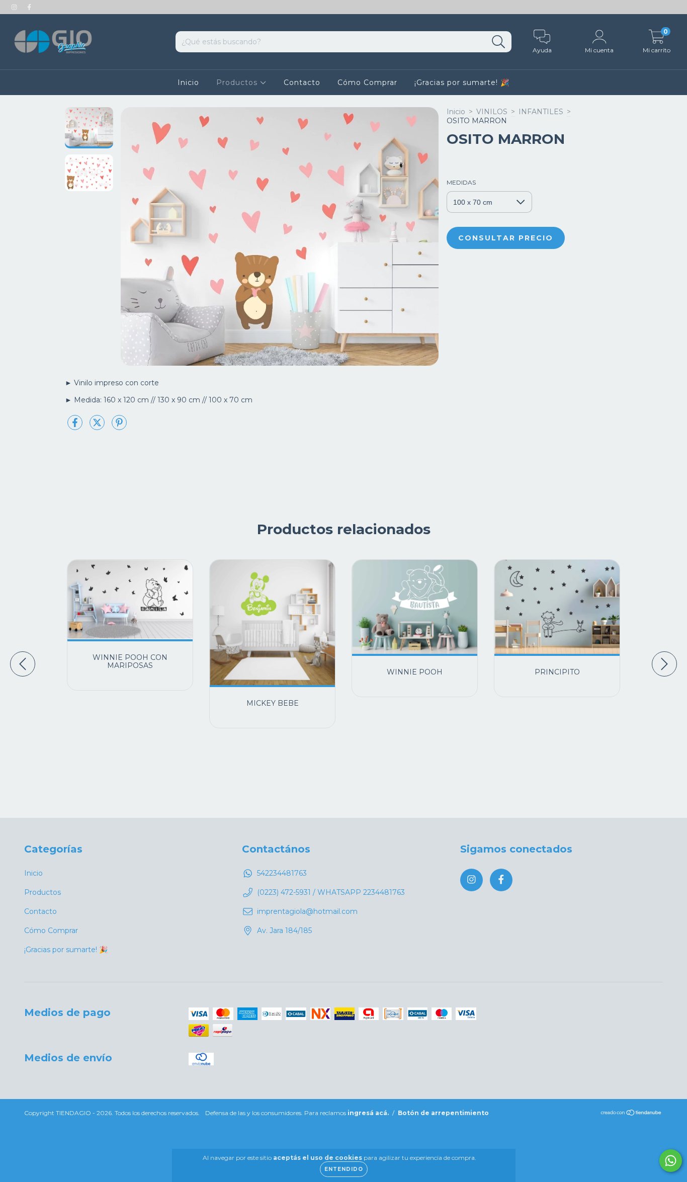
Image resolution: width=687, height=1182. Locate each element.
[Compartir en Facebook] (75, 426)
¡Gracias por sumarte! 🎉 (461, 82)
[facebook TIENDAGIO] (29, 7)
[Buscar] (498, 42)
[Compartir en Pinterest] (119, 426)
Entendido (343, 1169)
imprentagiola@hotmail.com (307, 911)
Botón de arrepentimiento (443, 1113)
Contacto (302, 82)
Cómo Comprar (367, 82)
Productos (238, 82)
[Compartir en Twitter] (98, 426)
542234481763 (282, 873)
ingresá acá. (368, 1113)
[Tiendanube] (631, 1114)
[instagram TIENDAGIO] (15, 7)
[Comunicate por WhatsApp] (670, 1160)
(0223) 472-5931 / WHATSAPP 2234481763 (331, 892)
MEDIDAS (461, 182)
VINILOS (491, 111)
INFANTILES (541, 111)
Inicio (188, 82)
